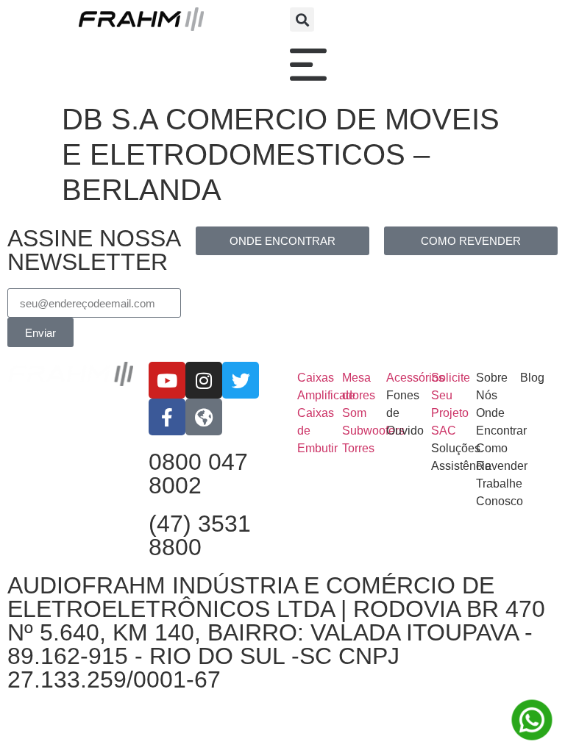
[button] (302, 19)
